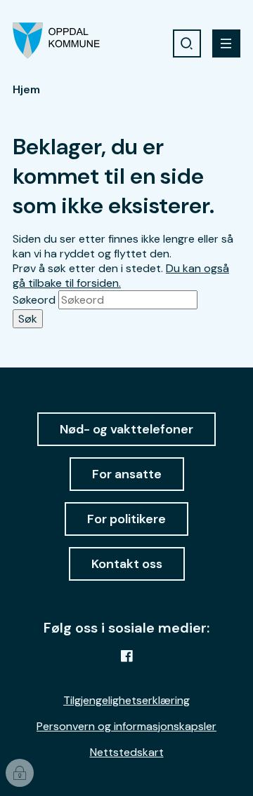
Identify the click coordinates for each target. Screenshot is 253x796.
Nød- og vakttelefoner (126, 429)
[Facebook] (126, 655)
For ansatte (127, 474)
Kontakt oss (126, 563)
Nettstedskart (127, 752)
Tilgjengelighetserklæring (126, 700)
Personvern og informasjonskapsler (126, 726)
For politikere (126, 519)
